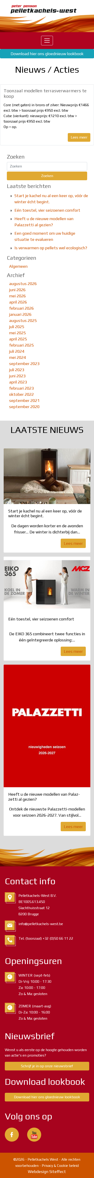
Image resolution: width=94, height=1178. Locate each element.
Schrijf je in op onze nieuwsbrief (47, 1066)
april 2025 (18, 339)
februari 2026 (21, 308)
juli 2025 (16, 326)
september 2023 (24, 363)
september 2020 (24, 406)
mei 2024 (17, 357)
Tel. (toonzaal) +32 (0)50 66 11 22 (45, 938)
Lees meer (79, 137)
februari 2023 (21, 388)
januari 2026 (20, 314)
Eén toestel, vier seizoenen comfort (47, 210)
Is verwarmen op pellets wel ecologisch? (50, 247)
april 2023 (18, 382)
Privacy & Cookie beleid (60, 1165)
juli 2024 (16, 351)
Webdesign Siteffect (47, 1171)
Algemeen (18, 266)
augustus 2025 (23, 320)
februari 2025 (21, 345)
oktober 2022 (21, 394)
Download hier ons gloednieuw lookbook (47, 53)
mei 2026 (17, 295)
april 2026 (18, 302)
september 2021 (24, 400)
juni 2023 (17, 375)
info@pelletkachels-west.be (40, 924)
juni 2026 (17, 289)
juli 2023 (16, 369)
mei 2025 (17, 332)
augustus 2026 (23, 283)
